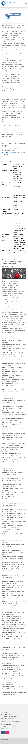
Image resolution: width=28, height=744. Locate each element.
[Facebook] (3, 732)
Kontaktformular (23, 742)
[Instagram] (7, 732)
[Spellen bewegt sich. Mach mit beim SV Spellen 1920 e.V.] (9, 3)
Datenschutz (14, 742)
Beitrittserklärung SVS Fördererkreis (11, 152)
